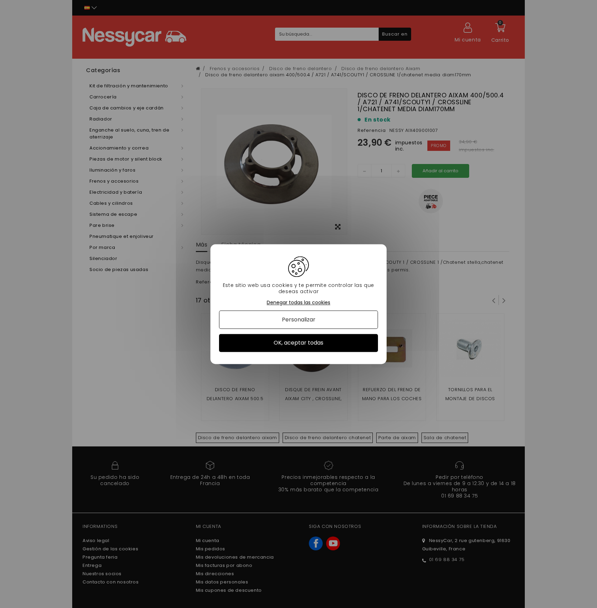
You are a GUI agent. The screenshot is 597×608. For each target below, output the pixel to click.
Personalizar (298, 320)
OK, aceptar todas (298, 343)
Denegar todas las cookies (298, 303)
